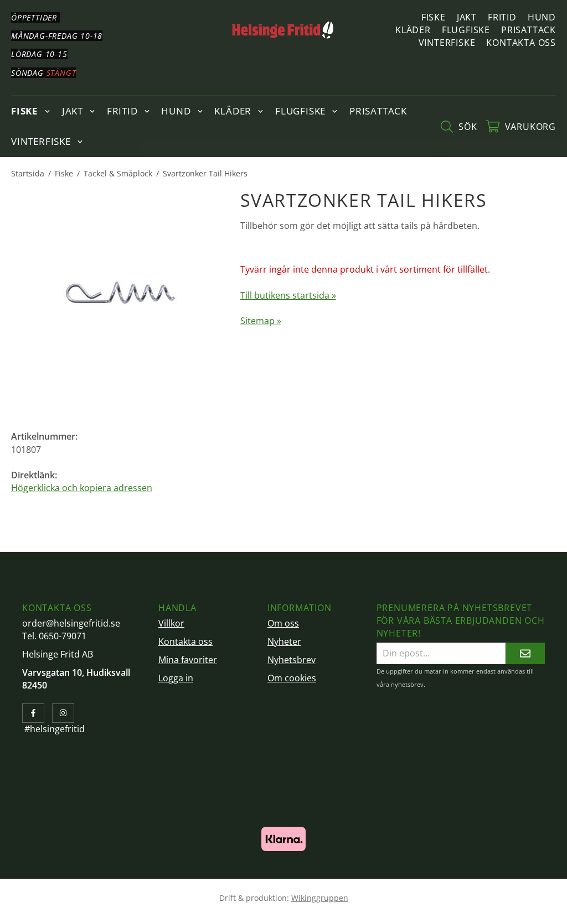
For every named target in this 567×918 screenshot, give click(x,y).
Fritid (502, 17)
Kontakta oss (521, 42)
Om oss (283, 623)
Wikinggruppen (319, 898)
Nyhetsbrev (291, 660)
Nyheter (284, 641)
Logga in (175, 678)
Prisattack (528, 30)
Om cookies (291, 678)
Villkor (171, 623)
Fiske (433, 17)
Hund (542, 17)
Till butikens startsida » (288, 295)
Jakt (467, 17)
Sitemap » (260, 321)
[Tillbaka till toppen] (9, 902)
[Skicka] (525, 653)
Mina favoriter (187, 660)
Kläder (413, 30)
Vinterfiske (447, 42)
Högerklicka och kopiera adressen (81, 488)
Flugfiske (466, 30)
